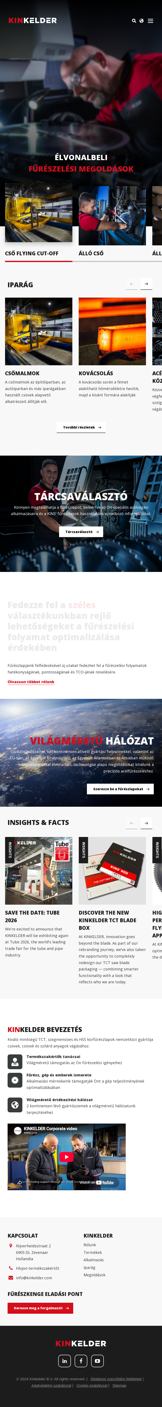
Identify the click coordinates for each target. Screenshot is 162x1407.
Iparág (89, 1267)
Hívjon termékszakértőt (37, 1268)
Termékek (93, 1252)
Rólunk (90, 1244)
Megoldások (94, 1274)
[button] (146, 284)
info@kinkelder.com (34, 1277)
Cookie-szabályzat (91, 1386)
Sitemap (119, 1386)
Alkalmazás (94, 1259)
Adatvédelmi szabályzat (51, 1386)
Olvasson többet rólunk (31, 681)
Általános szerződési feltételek (116, 1379)
